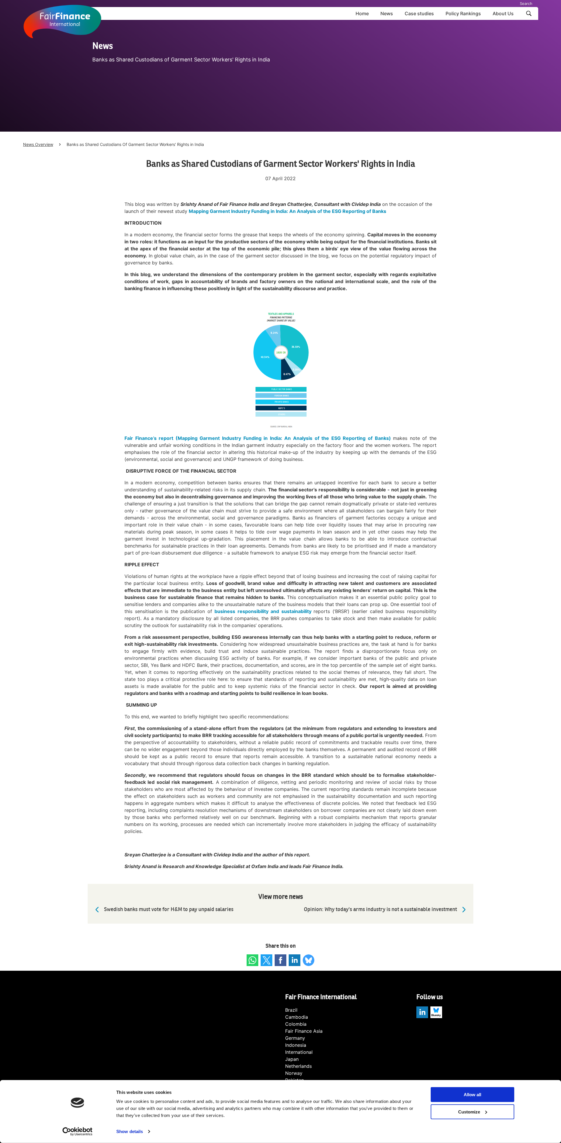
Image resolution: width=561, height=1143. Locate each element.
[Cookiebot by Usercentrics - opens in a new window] (77, 1131)
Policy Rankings (463, 13)
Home (362, 13)
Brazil (291, 1010)
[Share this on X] (266, 960)
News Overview (38, 144)
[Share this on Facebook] (280, 960)
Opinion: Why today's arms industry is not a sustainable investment (380, 909)
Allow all (472, 1094)
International (299, 1052)
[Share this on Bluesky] (308, 960)
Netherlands (298, 1066)
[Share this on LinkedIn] (294, 960)
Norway (293, 1073)
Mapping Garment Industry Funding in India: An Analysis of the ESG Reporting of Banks (287, 211)
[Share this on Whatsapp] (252, 960)
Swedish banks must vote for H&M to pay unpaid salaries (168, 909)
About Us (503, 13)
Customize (469, 1111)
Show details (129, 1131)
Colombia (296, 1024)
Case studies (419, 13)
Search (526, 3)
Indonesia (295, 1045)
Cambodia (296, 1017)
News (386, 13)
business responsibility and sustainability (262, 611)
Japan (292, 1059)
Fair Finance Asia (304, 1031)
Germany (295, 1038)
